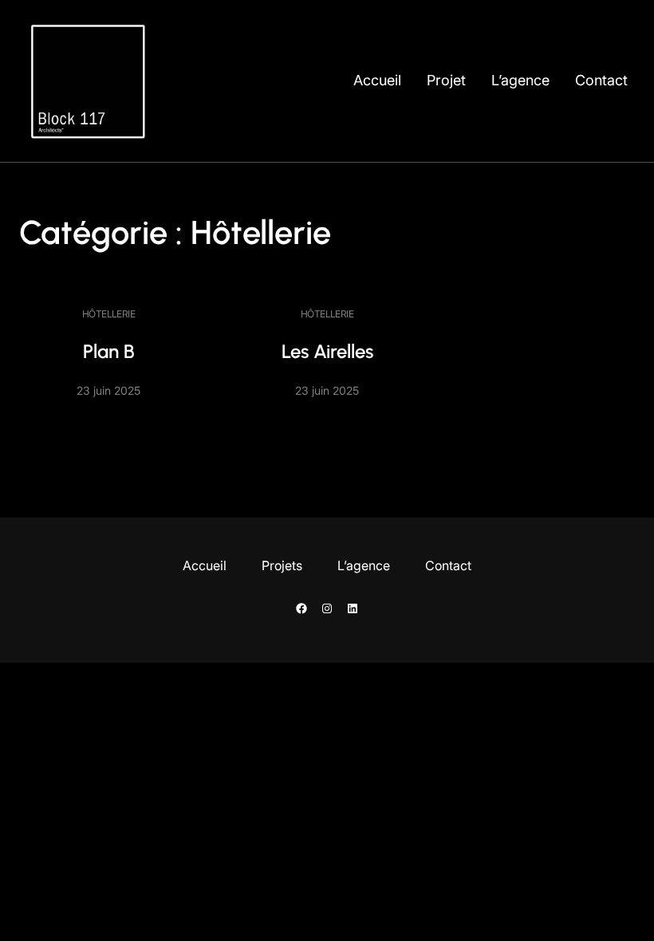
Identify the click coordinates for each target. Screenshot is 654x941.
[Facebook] (301, 608)
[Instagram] (327, 608)
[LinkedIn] (352, 608)
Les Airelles (327, 351)
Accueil (377, 80)
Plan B (109, 351)
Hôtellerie (108, 314)
